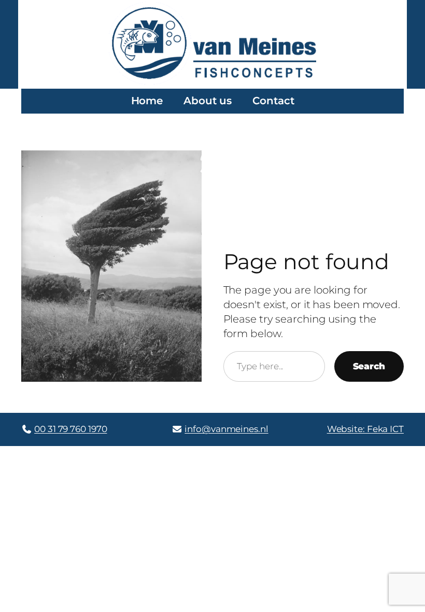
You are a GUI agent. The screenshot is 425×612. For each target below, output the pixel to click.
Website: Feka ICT (365, 429)
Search (369, 366)
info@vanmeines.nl (226, 429)
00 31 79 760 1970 (70, 429)
